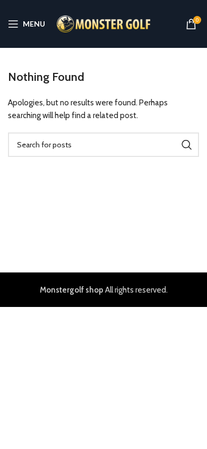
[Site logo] (104, 23)
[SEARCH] (187, 144)
